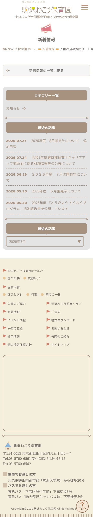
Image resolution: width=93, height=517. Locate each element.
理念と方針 (15, 294)
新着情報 (14, 312)
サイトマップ (60, 344)
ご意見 (55, 312)
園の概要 (14, 278)
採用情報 (14, 336)
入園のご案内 (17, 303)
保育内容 (14, 287)
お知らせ (13, 108)
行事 (34, 294)
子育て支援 (15, 328)
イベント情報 (17, 320)
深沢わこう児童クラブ (66, 303)
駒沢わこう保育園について (26, 271)
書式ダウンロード (63, 320)
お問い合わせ (60, 328)
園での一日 (53, 294)
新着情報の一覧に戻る (46, 70)
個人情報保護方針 (20, 344)
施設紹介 (34, 278)
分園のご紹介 (60, 336)
